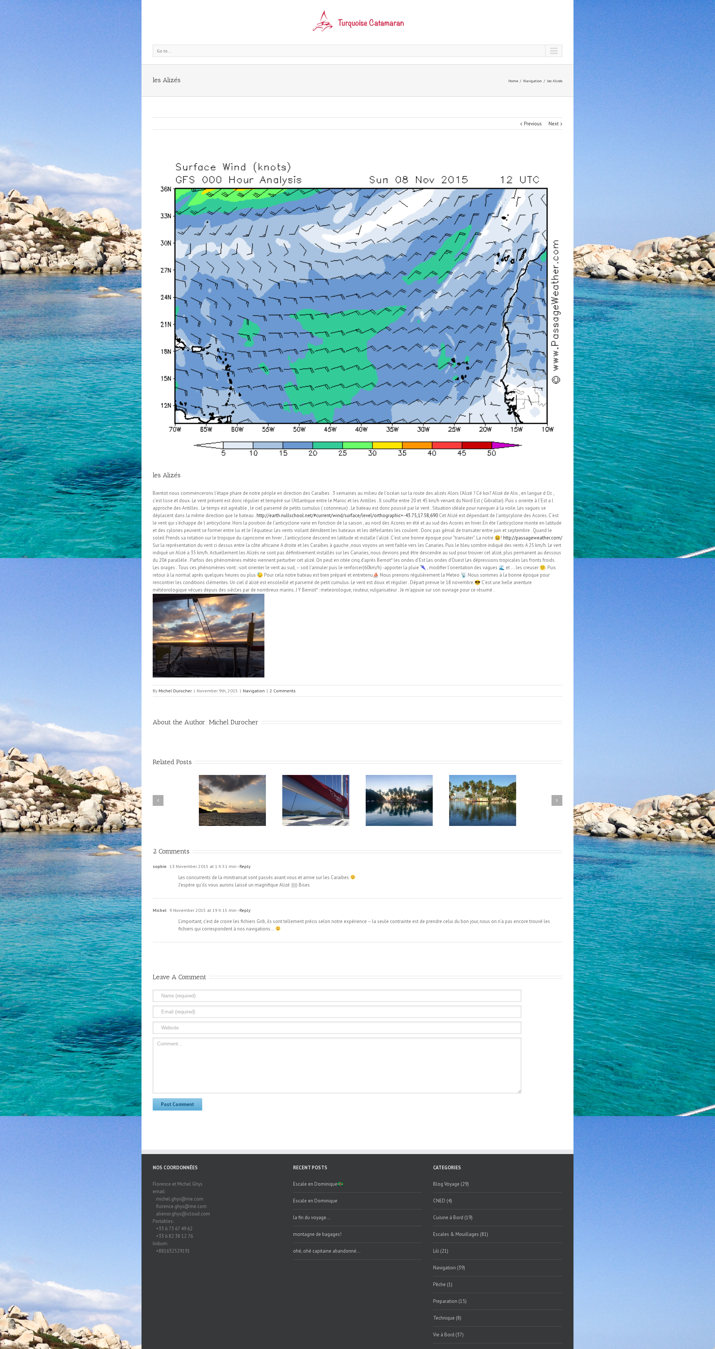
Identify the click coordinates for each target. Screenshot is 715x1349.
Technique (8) (447, 1318)
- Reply (243, 866)
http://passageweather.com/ (532, 538)
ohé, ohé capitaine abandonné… (326, 1251)
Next (554, 124)
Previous (533, 124)
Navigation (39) (449, 1268)
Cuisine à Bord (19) (453, 1217)
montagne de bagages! (317, 1234)
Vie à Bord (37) (448, 1335)
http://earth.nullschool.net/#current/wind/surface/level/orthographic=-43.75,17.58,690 (347, 515)
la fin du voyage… (311, 1217)
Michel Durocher (175, 690)
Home (513, 80)
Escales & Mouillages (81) (460, 1234)
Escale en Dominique (315, 1201)
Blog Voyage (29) (451, 1184)
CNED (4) (442, 1201)
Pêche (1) (442, 1284)
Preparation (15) (450, 1301)
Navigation (532, 80)
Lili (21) (440, 1251)
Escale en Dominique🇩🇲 (318, 1184)
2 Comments (283, 690)
